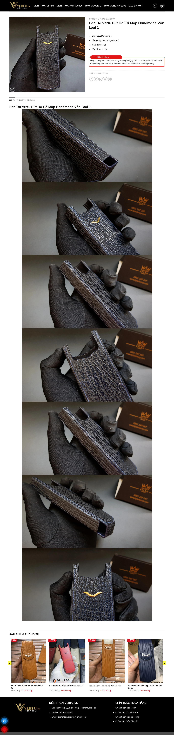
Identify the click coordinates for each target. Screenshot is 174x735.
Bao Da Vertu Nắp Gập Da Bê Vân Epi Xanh (145, 687)
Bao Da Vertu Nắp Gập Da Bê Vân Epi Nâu (26, 687)
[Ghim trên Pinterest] (105, 79)
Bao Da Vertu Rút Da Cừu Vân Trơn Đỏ (66, 686)
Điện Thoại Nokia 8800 (70, 5)
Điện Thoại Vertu (44, 5)
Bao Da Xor (135, 5)
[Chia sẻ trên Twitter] (96, 79)
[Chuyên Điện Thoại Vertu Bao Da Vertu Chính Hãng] (19, 5)
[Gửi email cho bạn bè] (100, 79)
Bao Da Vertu (93, 5)
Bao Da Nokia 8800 (115, 5)
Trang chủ (94, 19)
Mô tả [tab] (12, 100)
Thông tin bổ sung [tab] (26, 100)
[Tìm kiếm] (155, 6)
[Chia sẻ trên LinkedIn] (110, 79)
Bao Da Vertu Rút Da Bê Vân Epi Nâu (105, 686)
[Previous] (9, 668)
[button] (162, 6)
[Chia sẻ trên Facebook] (91, 79)
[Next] (164, 668)
